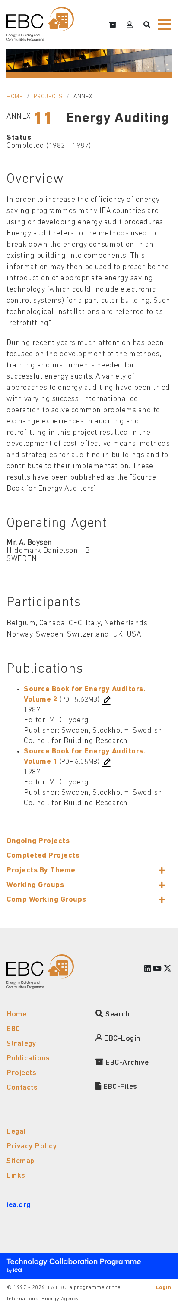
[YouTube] (157, 969)
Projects (48, 97)
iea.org (18, 1205)
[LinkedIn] (147, 969)
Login (164, 1287)
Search (117, 1014)
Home (14, 97)
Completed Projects (42, 855)
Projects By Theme (41, 870)
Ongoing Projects (38, 841)
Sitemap (20, 1161)
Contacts (22, 1088)
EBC (13, 1029)
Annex (83, 97)
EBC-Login (121, 1038)
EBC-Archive (126, 1062)
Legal (16, 1131)
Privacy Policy (31, 1146)
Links (15, 1175)
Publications (28, 1058)
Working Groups (35, 885)
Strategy (21, 1044)
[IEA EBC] (40, 24)
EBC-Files (119, 1087)
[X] (168, 969)
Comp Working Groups (46, 899)
